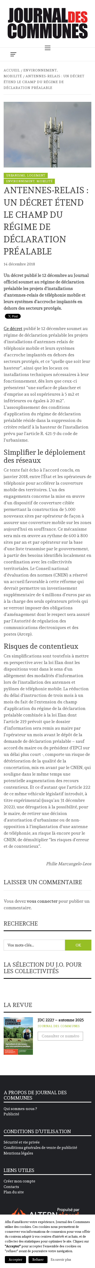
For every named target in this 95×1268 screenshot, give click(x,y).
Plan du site (14, 1192)
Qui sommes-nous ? (20, 1109)
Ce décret (13, 328)
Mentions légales (18, 1153)
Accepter (15, 1259)
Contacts (11, 1187)
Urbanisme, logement (25, 175)
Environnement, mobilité (29, 181)
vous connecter (42, 901)
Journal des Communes (59, 1026)
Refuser (38, 1259)
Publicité (11, 1114)
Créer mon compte (19, 1181)
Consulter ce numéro (60, 1036)
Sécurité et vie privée (22, 1142)
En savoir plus (61, 1259)
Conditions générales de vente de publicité (40, 1148)
